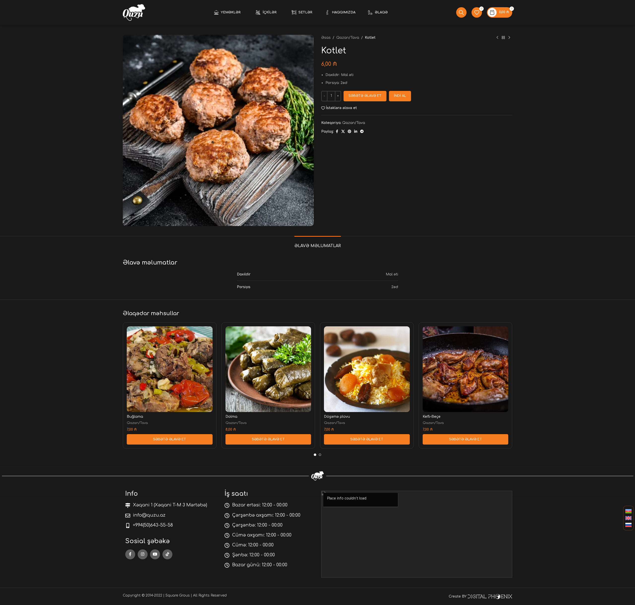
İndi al (400, 96)
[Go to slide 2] (320, 455)
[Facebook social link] (337, 131)
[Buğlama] (170, 369)
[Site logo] (134, 12)
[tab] (317, 243)
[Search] (461, 12)
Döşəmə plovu (337, 416)
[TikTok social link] (167, 554)
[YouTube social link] (155, 554)
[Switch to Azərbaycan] (628, 511)
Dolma (231, 416)
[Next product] (509, 38)
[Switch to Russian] (628, 525)
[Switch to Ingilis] (628, 518)
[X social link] (343, 131)
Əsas (326, 37)
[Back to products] (503, 38)
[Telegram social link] (362, 131)
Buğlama (135, 416)
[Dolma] (268, 369)
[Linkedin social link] (356, 131)
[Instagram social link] (143, 554)
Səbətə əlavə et (365, 96)
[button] (170, 439)
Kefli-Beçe (432, 416)
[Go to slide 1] (315, 455)
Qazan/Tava (347, 37)
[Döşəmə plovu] (367, 369)
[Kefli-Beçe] (465, 369)
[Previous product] (497, 38)
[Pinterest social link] (349, 131)
